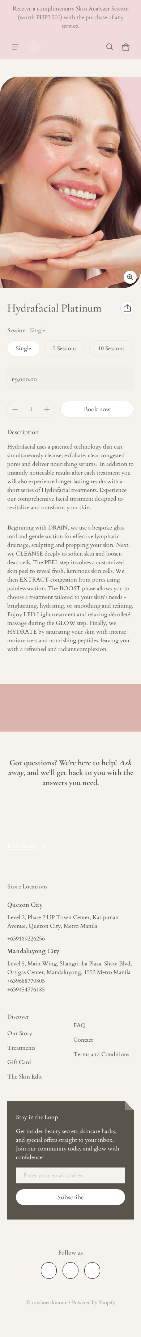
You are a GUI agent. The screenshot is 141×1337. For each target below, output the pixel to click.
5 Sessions (64, 348)
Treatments (21, 1048)
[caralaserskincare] (34, 47)
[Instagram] (70, 1270)
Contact (83, 1040)
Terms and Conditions (101, 1054)
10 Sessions (111, 348)
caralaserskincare (49, 1302)
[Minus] (15, 409)
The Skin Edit (24, 1077)
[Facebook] (49, 1270)
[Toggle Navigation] (15, 47)
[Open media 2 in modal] (70, 182)
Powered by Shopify (93, 1302)
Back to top (22, 845)
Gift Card (19, 1062)
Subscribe (70, 1197)
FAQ (79, 1025)
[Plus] (47, 409)
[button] (110, 47)
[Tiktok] (92, 1270)
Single (23, 348)
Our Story (19, 1033)
